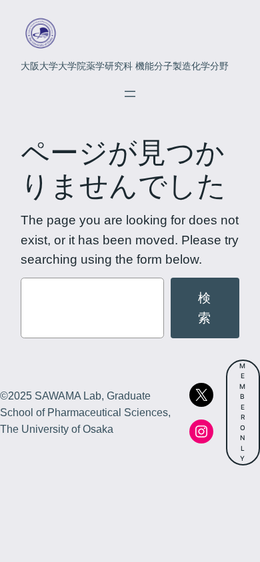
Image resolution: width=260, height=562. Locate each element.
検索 (205, 308)
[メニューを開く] (130, 94)
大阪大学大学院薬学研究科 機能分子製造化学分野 (125, 66)
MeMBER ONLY (243, 412)
